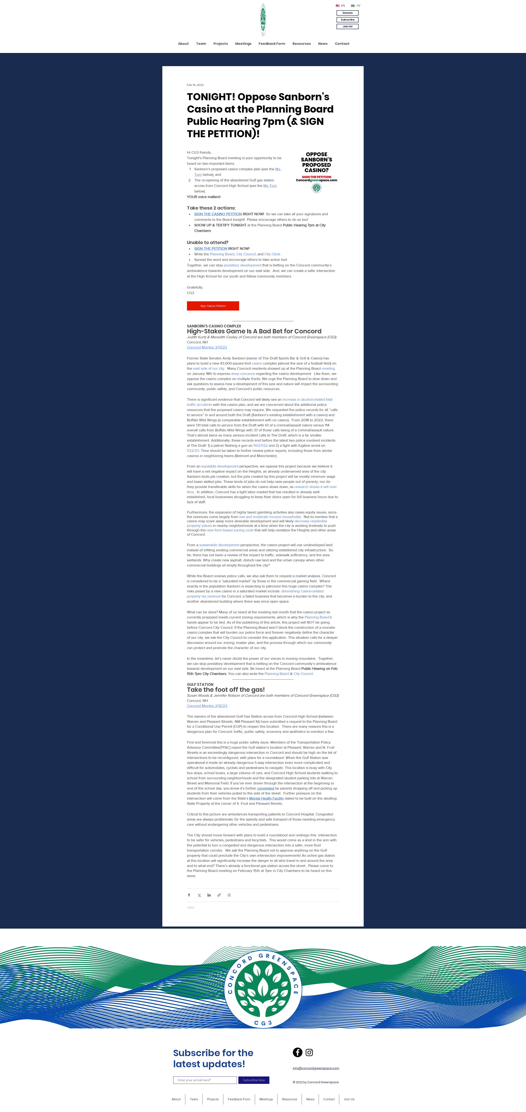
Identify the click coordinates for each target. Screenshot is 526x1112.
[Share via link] (219, 895)
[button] (348, 13)
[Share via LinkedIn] (209, 895)
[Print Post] (229, 895)
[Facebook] (297, 1052)
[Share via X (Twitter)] (199, 895)
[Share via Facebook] (189, 895)
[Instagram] (309, 1052)
